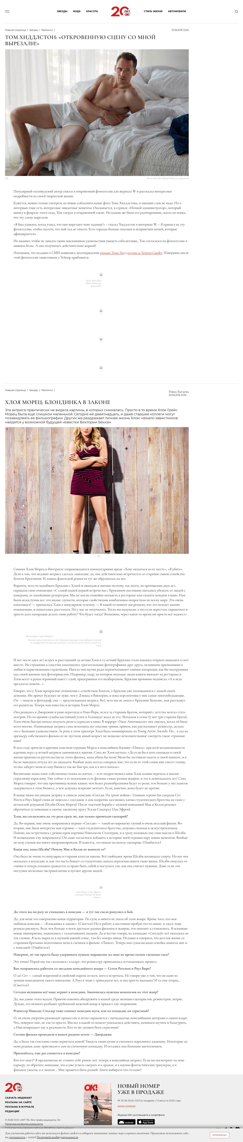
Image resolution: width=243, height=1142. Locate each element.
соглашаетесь (17, 1137)
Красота (92, 11)
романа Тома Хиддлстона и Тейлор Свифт (131, 252)
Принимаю (219, 1135)
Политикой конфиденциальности (57, 1137)
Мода (77, 11)
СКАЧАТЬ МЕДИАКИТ (18, 1098)
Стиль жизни (153, 11)
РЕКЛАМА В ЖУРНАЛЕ (19, 1107)
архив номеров (127, 1106)
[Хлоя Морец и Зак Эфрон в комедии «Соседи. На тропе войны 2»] (101, 887)
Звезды (62, 11)
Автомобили (177, 11)
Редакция (12, 1111)
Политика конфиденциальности (24, 1124)
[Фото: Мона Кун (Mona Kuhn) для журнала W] (101, 275)
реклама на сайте (18, 1102)
